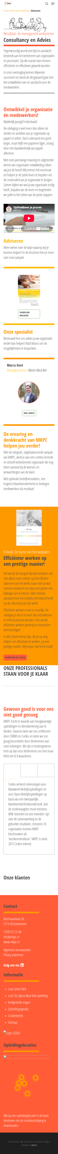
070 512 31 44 (13, 931)
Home (6, 10)
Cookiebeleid (15, 1015)
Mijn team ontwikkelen (19, 10)
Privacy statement (13, 954)
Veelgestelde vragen (19, 1002)
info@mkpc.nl (11, 936)
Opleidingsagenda (18, 1008)
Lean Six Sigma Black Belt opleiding (28, 995)
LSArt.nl (34, 1145)
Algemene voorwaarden (17, 949)
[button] (53, 3)
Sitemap (12, 1022)
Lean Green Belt (17, 988)
